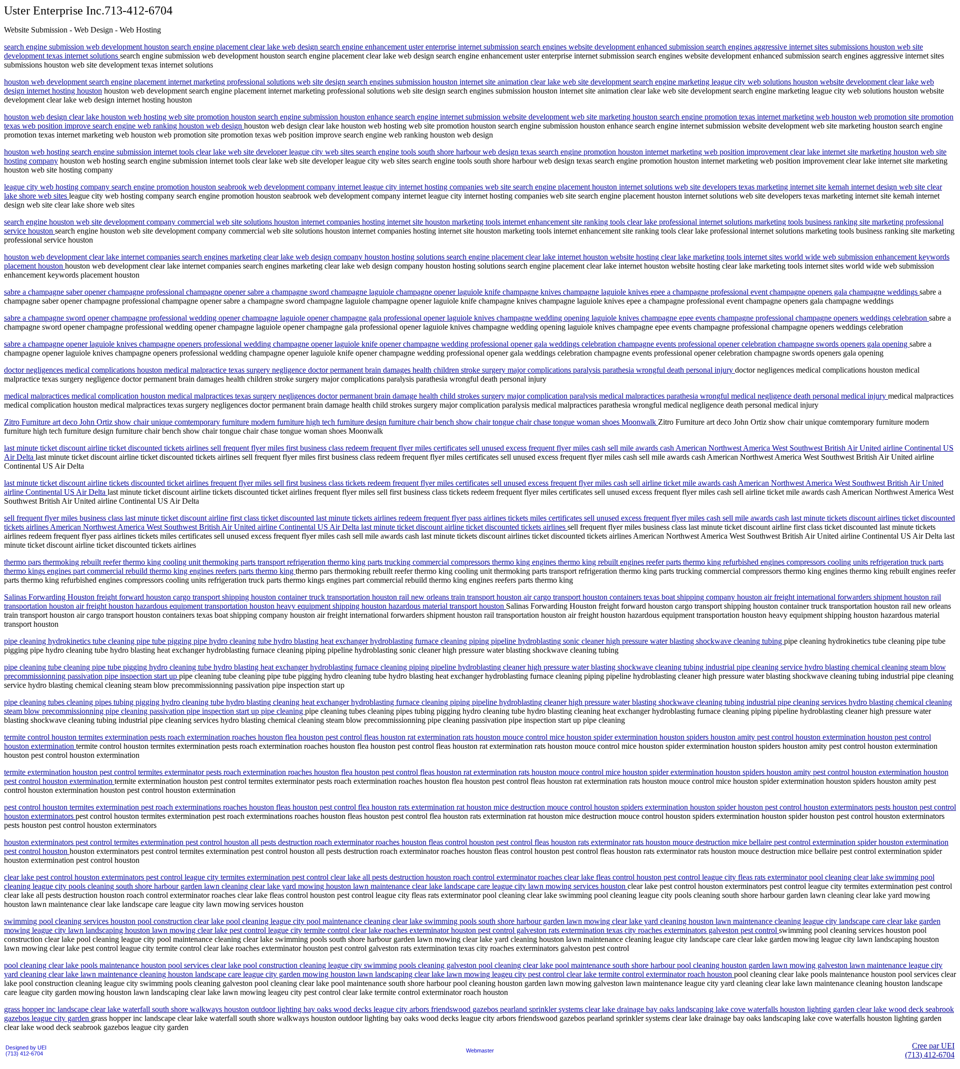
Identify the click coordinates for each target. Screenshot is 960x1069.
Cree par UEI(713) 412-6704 (929, 1050)
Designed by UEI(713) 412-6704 (26, 1050)
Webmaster (480, 1050)
